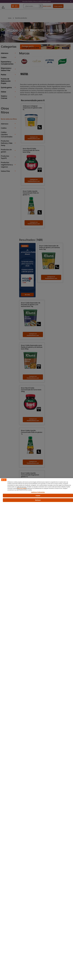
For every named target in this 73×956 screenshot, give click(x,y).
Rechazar (38, 500)
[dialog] (36, 717)
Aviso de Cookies (21, 488)
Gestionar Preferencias (38, 492)
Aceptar (38, 495)
